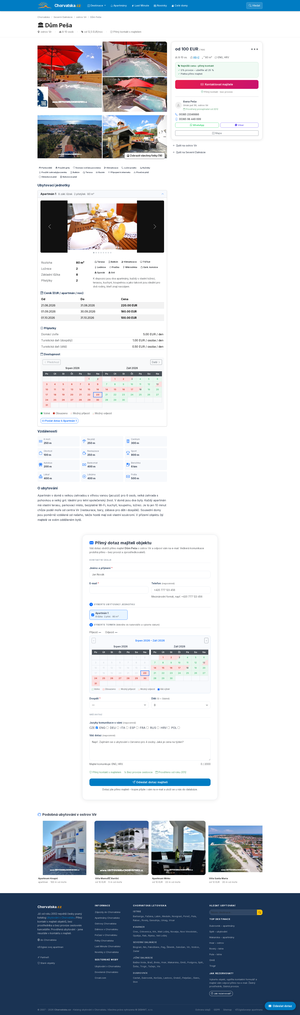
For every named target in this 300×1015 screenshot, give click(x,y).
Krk (154, 931)
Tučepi (151, 966)
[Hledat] (259, 912)
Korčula (158, 978)
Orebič (177, 978)
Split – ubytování (218, 931)
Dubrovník (140, 973)
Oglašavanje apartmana (250, 1009)
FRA (143, 727)
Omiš (183, 962)
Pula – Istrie (215, 954)
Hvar (163, 962)
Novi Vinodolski (188, 931)
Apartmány (120, 5)
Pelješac (186, 978)
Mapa (218, 133)
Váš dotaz (102, 735)
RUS (153, 727)
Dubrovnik (147, 978)
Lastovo (167, 978)
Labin (157, 916)
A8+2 (196, 57)
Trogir (143, 966)
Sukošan (180, 947)
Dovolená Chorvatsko (106, 972)
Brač (150, 962)
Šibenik (170, 947)
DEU (113, 727)
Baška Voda (139, 962)
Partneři (44, 957)
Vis (158, 966)
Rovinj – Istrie (216, 948)
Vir (188, 947)
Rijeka (151, 935)
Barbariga (138, 916)
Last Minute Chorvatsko (107, 946)
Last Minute (142, 5)
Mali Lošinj (163, 931)
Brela (157, 962)
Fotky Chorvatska (104, 940)
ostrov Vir (81, 17)
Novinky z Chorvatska (107, 952)
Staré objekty (47, 963)
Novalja (174, 931)
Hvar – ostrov (216, 942)
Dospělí (95, 698)
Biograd (137, 947)
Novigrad (177, 916)
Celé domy (181, 5)
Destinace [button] (97, 5)
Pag (163, 947)
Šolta (135, 966)
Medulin (166, 916)
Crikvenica (145, 931)
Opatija (137, 935)
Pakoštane (153, 947)
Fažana (149, 916)
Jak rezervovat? (222, 993)
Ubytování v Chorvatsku (61, 917)
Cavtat (136, 978)
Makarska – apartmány (221, 937)
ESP (133, 727)
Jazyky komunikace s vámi (112, 722)
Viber (241, 125)
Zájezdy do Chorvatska (107, 912)
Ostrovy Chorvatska (105, 923)
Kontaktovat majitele (219, 84)
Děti (160, 698)
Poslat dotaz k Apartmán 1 (61, 420)
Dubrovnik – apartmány (222, 925)
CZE (92, 727)
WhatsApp (198, 125)
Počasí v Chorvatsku (106, 935)
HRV (164, 727)
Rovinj (145, 920)
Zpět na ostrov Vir (186, 145)
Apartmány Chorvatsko (107, 917)
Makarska (173, 962)
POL (174, 727)
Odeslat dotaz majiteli (152, 782)
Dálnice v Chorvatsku (106, 929)
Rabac (136, 920)
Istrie (137, 911)
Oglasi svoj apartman (51, 947)
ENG (102, 727)
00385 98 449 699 (190, 119)
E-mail (94, 583)
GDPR (217, 1009)
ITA (123, 727)
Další (155, 362)
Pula (193, 916)
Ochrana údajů (202, 1009)
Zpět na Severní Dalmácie (191, 152)
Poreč (186, 916)
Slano (196, 978)
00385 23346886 (189, 114)
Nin (144, 947)
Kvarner (139, 927)
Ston (135, 982)
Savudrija (154, 920)
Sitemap (227, 1009)
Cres (135, 931)
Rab (144, 935)
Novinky (162, 5)
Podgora (192, 962)
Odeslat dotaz (282, 1006)
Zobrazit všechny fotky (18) (146, 155)
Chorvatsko (44, 17)
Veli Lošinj (161, 935)
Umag (164, 920)
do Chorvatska (48, 939)
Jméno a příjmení (100, 568)
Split (200, 962)
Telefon (163, 583)
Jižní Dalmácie (143, 957)
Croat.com (100, 977)
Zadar (136, 951)
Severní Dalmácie (63, 17)
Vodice (195, 947)
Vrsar (172, 920)
